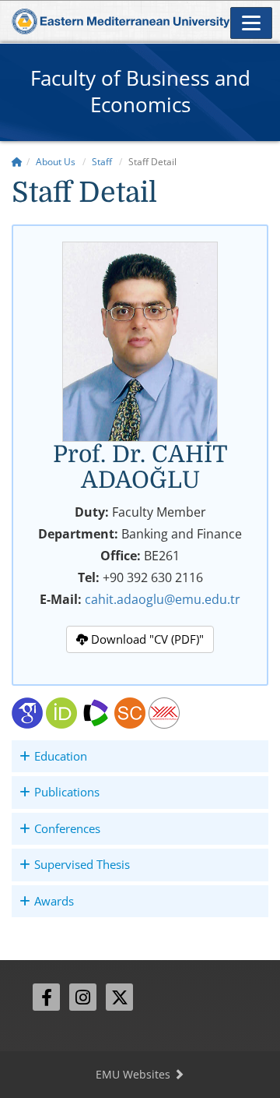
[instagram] (82, 997)
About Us (55, 161)
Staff (102, 161)
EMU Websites (134, 1074)
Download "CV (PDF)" (146, 639)
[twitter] (119, 997)
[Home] (17, 161)
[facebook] (46, 997)
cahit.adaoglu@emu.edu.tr (162, 599)
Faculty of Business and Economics (140, 91)
